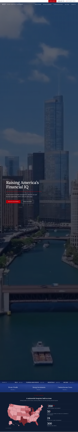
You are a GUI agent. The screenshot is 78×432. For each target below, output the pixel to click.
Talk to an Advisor (13, 201)
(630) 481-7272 (61, 1)
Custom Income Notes (58, 4)
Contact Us (73, 4)
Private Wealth (38, 4)
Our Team (67, 4)
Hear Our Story (27, 201)
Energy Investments (47, 4)
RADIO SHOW (52, 1)
